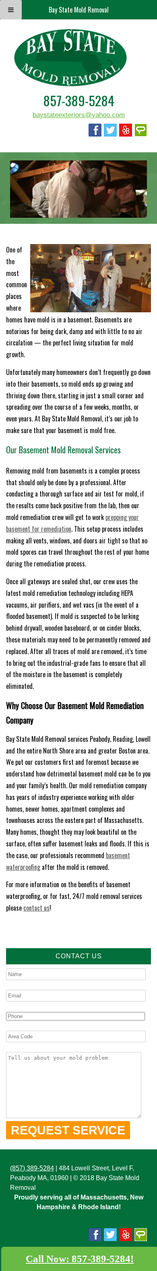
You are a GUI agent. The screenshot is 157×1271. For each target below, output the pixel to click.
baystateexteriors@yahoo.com (79, 115)
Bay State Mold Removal (79, 10)
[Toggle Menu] (11, 9)
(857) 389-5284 (32, 1168)
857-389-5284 (78, 100)
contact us (36, 908)
